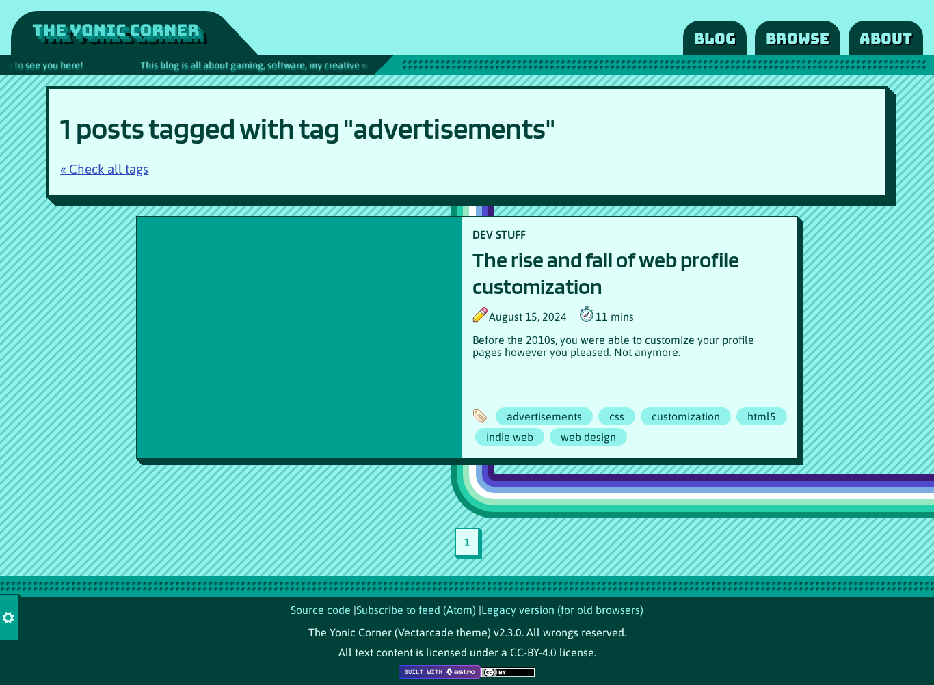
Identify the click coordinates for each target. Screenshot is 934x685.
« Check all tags (104, 169)
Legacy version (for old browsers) (562, 610)
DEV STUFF (499, 234)
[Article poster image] (299, 337)
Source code (321, 610)
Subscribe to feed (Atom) (416, 610)
